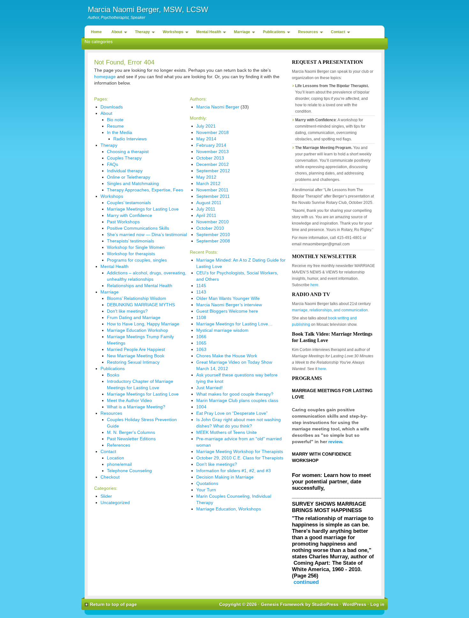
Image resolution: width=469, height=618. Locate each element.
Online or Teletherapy (128, 177)
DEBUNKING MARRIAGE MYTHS (141, 304)
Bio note (115, 119)
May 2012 (206, 177)
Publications (272, 33)
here (322, 369)
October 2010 (210, 228)
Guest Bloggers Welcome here (227, 311)
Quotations (207, 483)
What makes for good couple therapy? (234, 394)
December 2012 (212, 164)
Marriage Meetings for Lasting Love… (234, 323)
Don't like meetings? (127, 311)
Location (115, 457)
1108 (201, 317)
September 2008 (213, 240)
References (118, 445)
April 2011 (206, 215)
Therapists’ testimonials (130, 240)
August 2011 (208, 202)
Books (113, 374)
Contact (336, 33)
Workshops (171, 33)
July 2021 (206, 126)
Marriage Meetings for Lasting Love (143, 209)
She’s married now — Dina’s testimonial (147, 234)
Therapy (141, 33)
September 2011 (213, 196)
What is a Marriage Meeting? (136, 406)
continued (306, 582)
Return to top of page (113, 604)
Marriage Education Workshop (137, 330)
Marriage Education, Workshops (228, 508)
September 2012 (213, 170)
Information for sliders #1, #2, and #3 (233, 470)
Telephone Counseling (129, 470)
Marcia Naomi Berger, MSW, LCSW (148, 9)
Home (96, 32)
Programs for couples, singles (137, 260)
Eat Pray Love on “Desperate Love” (232, 413)
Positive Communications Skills (138, 228)
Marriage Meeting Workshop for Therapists (239, 451)
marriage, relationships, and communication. (330, 310)
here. (314, 285)
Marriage (240, 33)
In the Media (119, 132)
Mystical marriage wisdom (222, 330)
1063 (201, 349)
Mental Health (207, 33)
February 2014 (211, 145)
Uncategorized (115, 502)
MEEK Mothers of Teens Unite (226, 432)
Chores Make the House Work (226, 355)
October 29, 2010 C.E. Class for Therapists (239, 457)
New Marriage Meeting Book (135, 355)
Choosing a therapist (128, 151)
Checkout (110, 477)
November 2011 (212, 189)
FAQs (112, 164)
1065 (201, 343)
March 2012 (208, 183)
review (335, 441)
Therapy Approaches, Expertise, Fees (145, 189)
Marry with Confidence (129, 215)
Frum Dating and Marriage (133, 317)
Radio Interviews (130, 138)
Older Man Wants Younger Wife (228, 298)
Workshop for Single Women (136, 247)
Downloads (111, 106)
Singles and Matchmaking (133, 183)
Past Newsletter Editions (131, 438)
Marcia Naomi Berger (217, 106)
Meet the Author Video (129, 400)
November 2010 (212, 221)
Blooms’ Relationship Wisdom (136, 298)
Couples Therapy (124, 157)
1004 (201, 406)
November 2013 (212, 151)
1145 (201, 285)
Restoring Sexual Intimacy (133, 362)
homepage (105, 76)
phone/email (119, 464)
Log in (377, 604)
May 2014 (206, 138)
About (115, 33)
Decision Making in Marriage (225, 477)
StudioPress (325, 604)
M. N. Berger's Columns (131, 432)
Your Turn (206, 489)
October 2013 (210, 157)
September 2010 (213, 234)
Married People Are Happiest (136, 349)
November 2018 (212, 132)
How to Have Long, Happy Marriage (143, 323)
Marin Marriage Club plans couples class (237, 400)
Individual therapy (125, 170)
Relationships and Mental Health (139, 285)
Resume (115, 126)
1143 (201, 291)
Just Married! (209, 387)
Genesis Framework (282, 604)
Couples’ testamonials (129, 202)
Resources (306, 33)
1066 (201, 336)
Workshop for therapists (131, 253)
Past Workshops (123, 221)
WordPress (354, 604)
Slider (106, 496)
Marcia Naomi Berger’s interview (229, 304)
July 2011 (205, 209)
